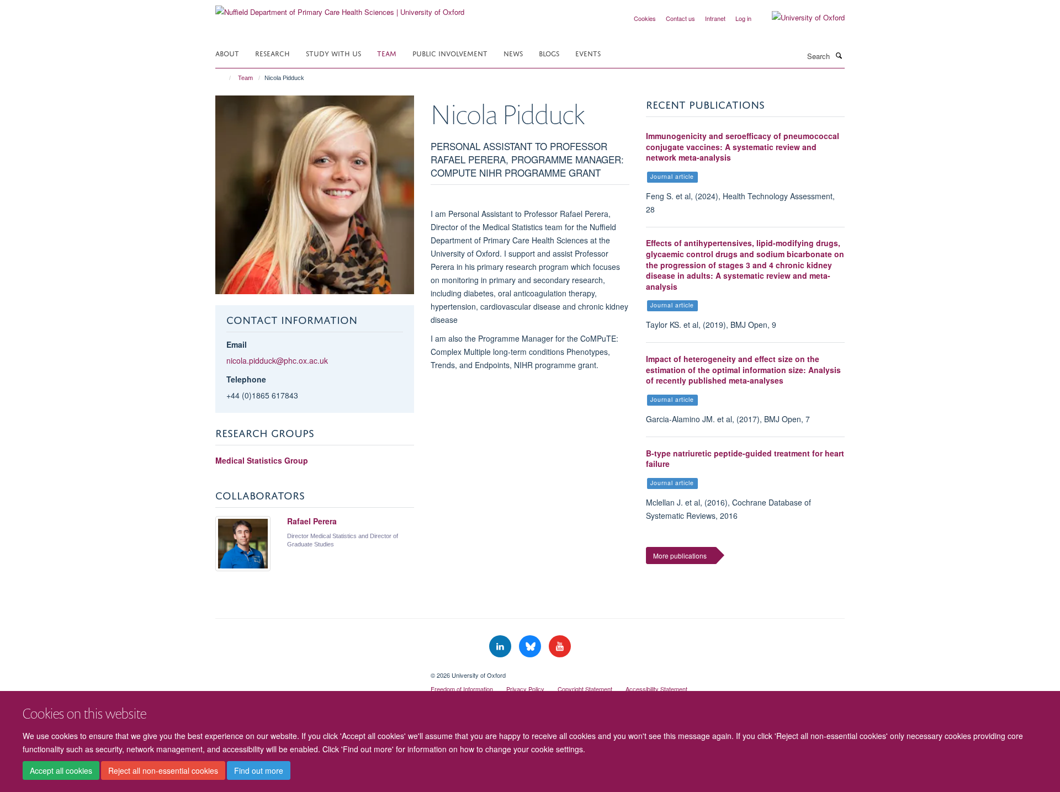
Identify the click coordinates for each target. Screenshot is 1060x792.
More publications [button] (680, 555)
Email (236, 344)
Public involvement (449, 52)
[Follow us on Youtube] (560, 646)
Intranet (715, 18)
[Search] (839, 55)
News (513, 52)
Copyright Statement (585, 688)
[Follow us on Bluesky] (531, 646)
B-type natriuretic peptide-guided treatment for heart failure (745, 459)
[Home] (225, 78)
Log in (743, 18)
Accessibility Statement (656, 688)
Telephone (246, 379)
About (227, 52)
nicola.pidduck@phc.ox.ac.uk (277, 360)
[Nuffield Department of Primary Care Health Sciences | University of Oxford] (339, 8)
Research (272, 52)
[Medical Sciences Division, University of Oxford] (314, 671)
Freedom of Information (462, 688)
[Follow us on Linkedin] (501, 646)
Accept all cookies (61, 770)
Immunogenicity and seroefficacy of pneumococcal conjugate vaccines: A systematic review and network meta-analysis (742, 146)
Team (386, 52)
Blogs (549, 52)
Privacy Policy (525, 688)
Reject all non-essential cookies (163, 770)
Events (588, 52)
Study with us (333, 52)
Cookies (645, 18)
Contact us (680, 18)
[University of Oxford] (800, 17)
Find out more (258, 770)
